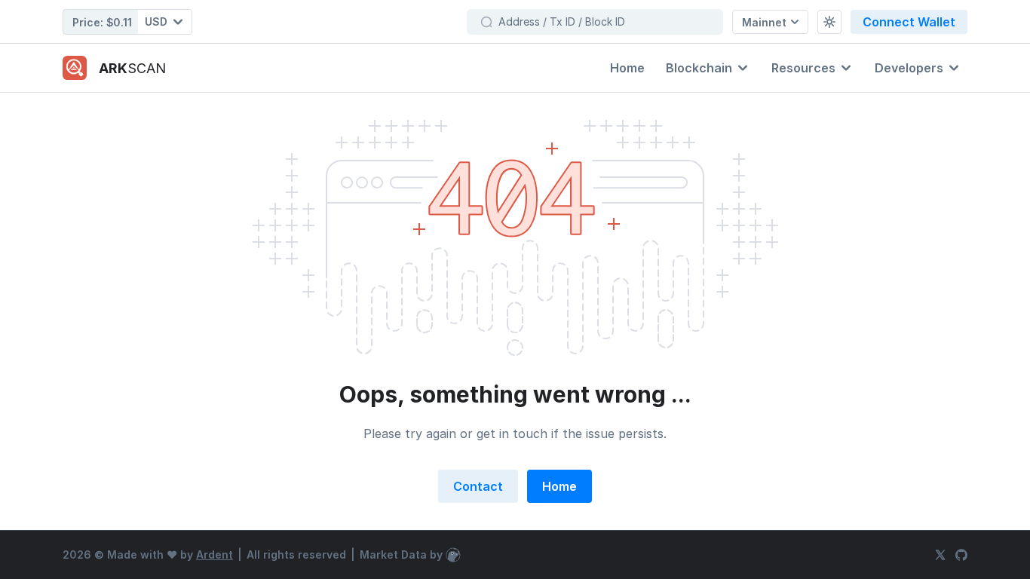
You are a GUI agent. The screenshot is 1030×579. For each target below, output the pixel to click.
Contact (478, 486)
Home (559, 486)
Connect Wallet (909, 21)
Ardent (214, 554)
